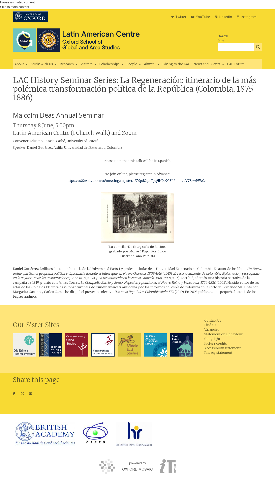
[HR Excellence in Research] (134, 434)
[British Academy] (45, 434)
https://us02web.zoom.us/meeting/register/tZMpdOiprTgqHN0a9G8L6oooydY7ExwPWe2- (136, 181)
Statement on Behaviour (223, 334)
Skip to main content (14, 6)
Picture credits (215, 343)
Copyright (212, 339)
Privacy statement (218, 352)
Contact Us (212, 320)
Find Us (210, 325)
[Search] (258, 47)
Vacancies (211, 329)
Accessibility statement (222, 348)
